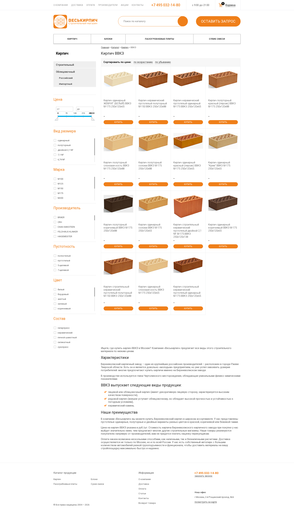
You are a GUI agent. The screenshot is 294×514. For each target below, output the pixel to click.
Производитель (66, 208)
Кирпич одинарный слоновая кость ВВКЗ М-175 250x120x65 (151, 289)
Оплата (90, 5)
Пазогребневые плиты (159, 39)
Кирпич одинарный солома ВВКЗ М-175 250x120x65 (150, 227)
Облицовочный (65, 71)
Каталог (115, 47)
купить (118, 122)
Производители (108, 5)
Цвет (57, 280)
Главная (105, 47)
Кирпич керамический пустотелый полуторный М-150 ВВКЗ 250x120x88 (152, 103)
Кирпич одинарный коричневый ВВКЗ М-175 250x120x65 (222, 227)
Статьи (142, 493)
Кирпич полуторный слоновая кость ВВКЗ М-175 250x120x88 (116, 165)
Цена (57, 99)
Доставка (77, 5)
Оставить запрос (218, 21)
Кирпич (72, 39)
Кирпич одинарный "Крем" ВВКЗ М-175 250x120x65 (219, 165)
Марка (58, 169)
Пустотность (64, 246)
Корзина (230, 5)
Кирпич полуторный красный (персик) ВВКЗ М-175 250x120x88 (222, 103)
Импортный (65, 84)
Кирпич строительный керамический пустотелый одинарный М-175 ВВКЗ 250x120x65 (187, 291)
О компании (60, 5)
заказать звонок (203, 476)
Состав (59, 318)
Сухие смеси (217, 39)
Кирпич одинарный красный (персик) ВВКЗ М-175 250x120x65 (187, 165)
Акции (124, 5)
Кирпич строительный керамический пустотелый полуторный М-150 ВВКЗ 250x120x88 (118, 291)
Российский (66, 78)
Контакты (137, 5)
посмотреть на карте (206, 502)
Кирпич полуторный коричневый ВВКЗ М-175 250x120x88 (118, 227)
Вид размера (64, 131)
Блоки (108, 39)
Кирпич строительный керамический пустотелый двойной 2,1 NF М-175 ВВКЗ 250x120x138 (187, 230)
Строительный (65, 64)
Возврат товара (147, 503)
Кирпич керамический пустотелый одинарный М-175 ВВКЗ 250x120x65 (187, 103)
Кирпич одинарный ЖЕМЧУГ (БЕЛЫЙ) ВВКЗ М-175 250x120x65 (117, 103)
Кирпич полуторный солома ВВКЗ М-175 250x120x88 (150, 165)
